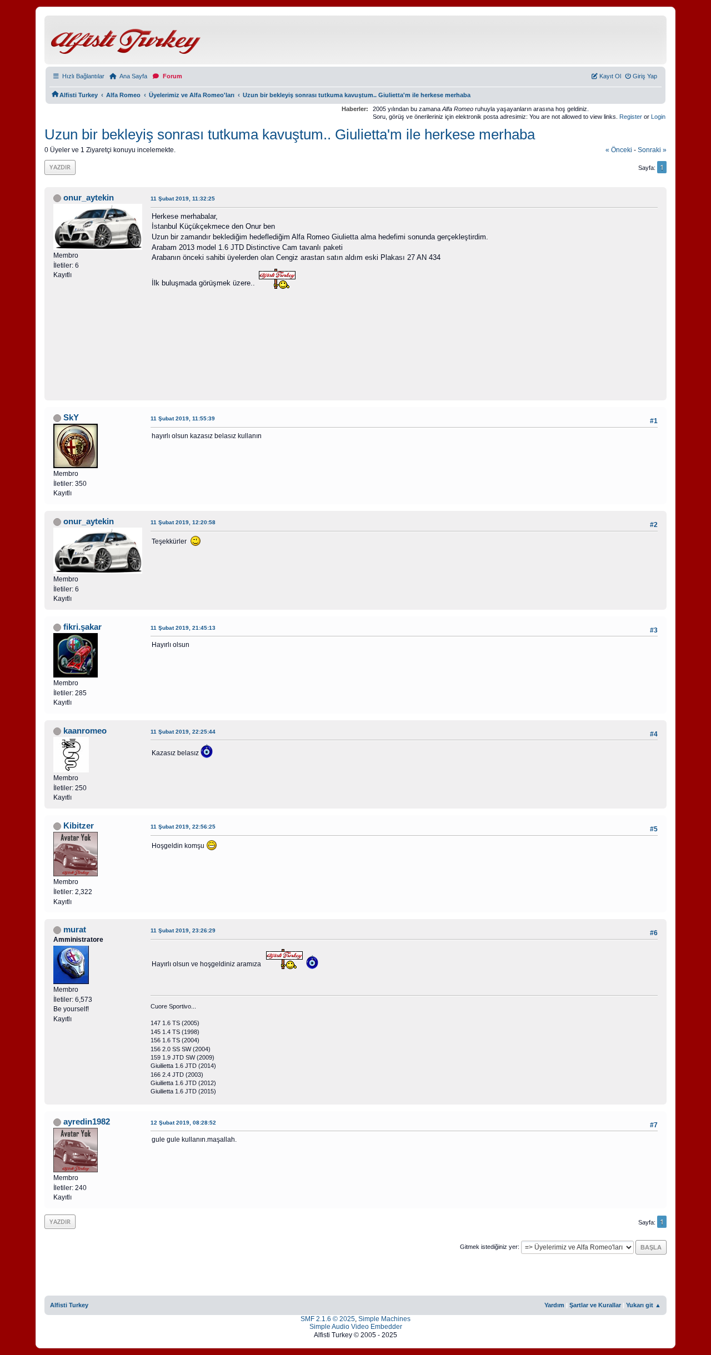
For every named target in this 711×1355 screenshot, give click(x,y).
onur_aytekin (88, 197)
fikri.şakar (82, 627)
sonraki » (652, 150)
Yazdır (60, 167)
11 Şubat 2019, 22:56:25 (183, 827)
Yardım (554, 1305)
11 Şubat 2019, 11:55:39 (183, 418)
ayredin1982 (86, 1121)
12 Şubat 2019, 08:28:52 (183, 1123)
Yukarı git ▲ (643, 1305)
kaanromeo (85, 730)
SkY (71, 417)
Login (658, 116)
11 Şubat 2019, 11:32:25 (183, 198)
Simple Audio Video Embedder (355, 1327)
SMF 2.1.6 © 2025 (328, 1319)
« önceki (618, 150)
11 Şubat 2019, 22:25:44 (183, 732)
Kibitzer (78, 825)
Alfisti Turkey (69, 1305)
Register (630, 116)
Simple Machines (384, 1319)
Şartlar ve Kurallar (595, 1305)
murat (74, 929)
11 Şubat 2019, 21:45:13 (183, 628)
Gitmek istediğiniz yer (489, 1246)
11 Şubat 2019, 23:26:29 (183, 930)
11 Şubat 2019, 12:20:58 (183, 522)
